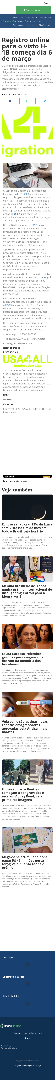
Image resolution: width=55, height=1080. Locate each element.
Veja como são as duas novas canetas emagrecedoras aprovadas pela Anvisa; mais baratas (25, 726)
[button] (10, 101)
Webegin (10, 477)
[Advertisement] (27, 447)
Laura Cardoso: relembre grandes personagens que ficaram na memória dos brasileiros (22, 658)
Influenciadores (31, 25)
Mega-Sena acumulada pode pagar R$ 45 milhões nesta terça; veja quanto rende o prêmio (24, 862)
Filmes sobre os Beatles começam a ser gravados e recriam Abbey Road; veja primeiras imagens (23, 794)
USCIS (25, 194)
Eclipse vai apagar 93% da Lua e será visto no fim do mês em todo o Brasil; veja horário (27, 527)
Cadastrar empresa (34, 10)
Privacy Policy (6, 1046)
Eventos (47, 17)
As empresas (18, 17)
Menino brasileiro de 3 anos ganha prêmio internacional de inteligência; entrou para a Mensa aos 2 (27, 591)
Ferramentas (18, 21)
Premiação (29, 17)
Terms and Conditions (9, 1048)
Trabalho (38, 17)
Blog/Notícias (44, 25)
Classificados (18, 25)
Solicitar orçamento (33, 21)
